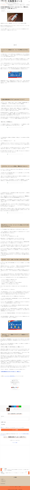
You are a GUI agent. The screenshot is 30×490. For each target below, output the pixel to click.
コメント (2, 416)
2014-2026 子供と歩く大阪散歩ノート (14, 489)
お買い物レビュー (3, 11)
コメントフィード (4, 480)
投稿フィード (3, 479)
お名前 (3, 422)
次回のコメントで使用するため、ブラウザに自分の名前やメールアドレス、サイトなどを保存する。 (13, 427)
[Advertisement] (15, 37)
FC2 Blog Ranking (3, 483)
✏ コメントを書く (15, 442)
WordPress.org (3, 481)
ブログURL (3, 424)
